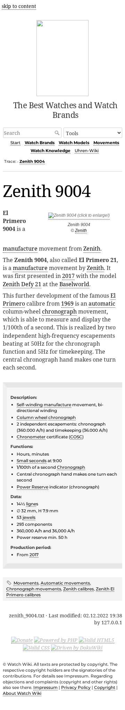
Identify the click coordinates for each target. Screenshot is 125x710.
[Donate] (22, 639)
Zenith (81, 230)
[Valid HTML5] (96, 639)
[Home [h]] (62, 57)
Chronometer (31, 436)
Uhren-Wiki (87, 150)
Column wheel (32, 417)
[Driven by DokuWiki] (76, 647)
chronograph (59, 311)
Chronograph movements (33, 588)
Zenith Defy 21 (22, 284)
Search (58, 132)
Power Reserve (32, 486)
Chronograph (71, 467)
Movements (106, 142)
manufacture (20, 248)
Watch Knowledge (50, 150)
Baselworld (74, 284)
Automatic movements (65, 583)
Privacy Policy (76, 687)
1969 (67, 303)
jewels (29, 517)
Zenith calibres (78, 588)
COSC (76, 436)
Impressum (45, 687)
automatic (102, 303)
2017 (68, 276)
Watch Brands (40, 142)
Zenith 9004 (32, 161)
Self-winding (30, 404)
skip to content (19, 6)
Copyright (104, 687)
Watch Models (74, 142)
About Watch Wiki (22, 693)
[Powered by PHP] (55, 639)
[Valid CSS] (36, 647)
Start (15, 142)
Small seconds (32, 460)
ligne (31, 503)
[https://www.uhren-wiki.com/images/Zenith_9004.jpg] (79, 216)
